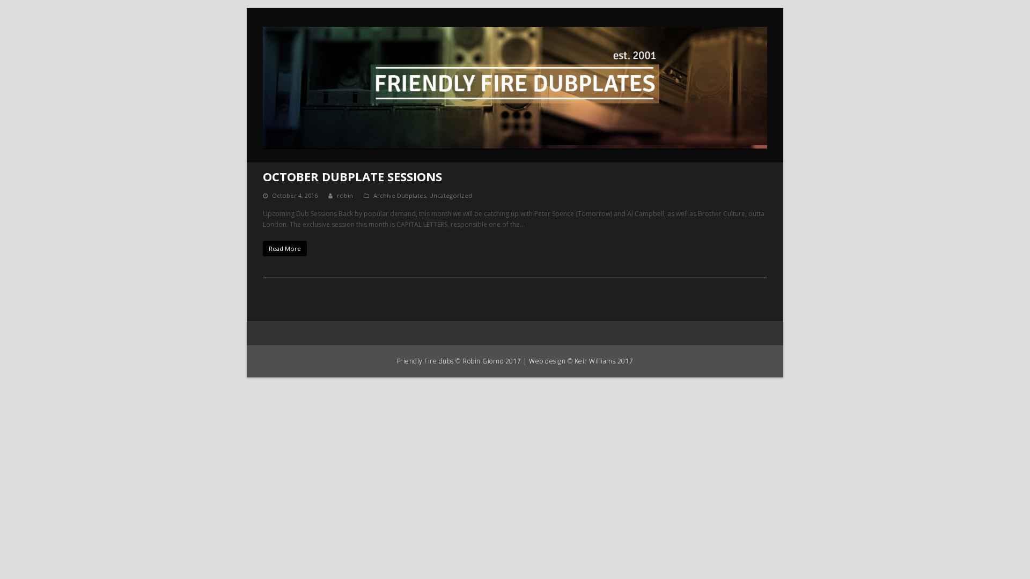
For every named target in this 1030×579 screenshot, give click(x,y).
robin (345, 195)
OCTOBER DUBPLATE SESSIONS (352, 176)
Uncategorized (450, 195)
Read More (285, 248)
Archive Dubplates (399, 195)
